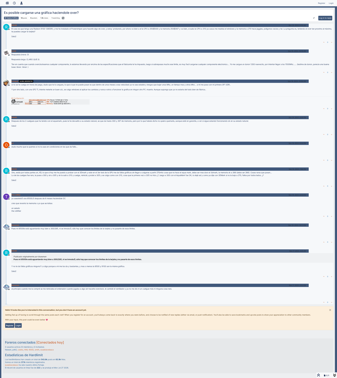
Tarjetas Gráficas (12, 18)
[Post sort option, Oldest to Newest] (314, 18)
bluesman (15, 225)
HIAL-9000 (29, 350)
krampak (14, 81)
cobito (20, 350)
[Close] (330, 310)
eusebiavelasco (47, 350)
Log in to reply (325, 18)
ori (12, 143)
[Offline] (7, 53)
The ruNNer (16, 195)
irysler (13, 51)
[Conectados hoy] (50, 342)
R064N (14, 25)
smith (37, 350)
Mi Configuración (17, 98)
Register (9, 325)
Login (18, 325)
